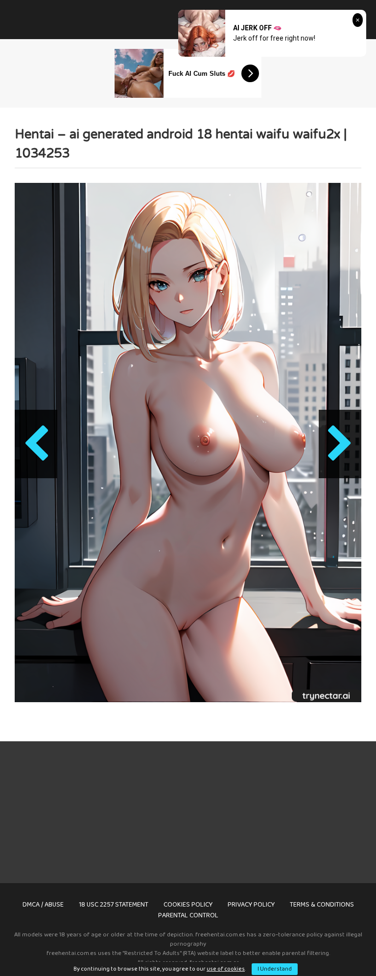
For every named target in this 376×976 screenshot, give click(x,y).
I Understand (275, 969)
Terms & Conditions (322, 904)
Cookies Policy (188, 904)
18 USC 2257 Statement (113, 904)
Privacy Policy (251, 904)
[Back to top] (343, 946)
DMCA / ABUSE (43, 904)
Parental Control (188, 915)
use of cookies (226, 969)
